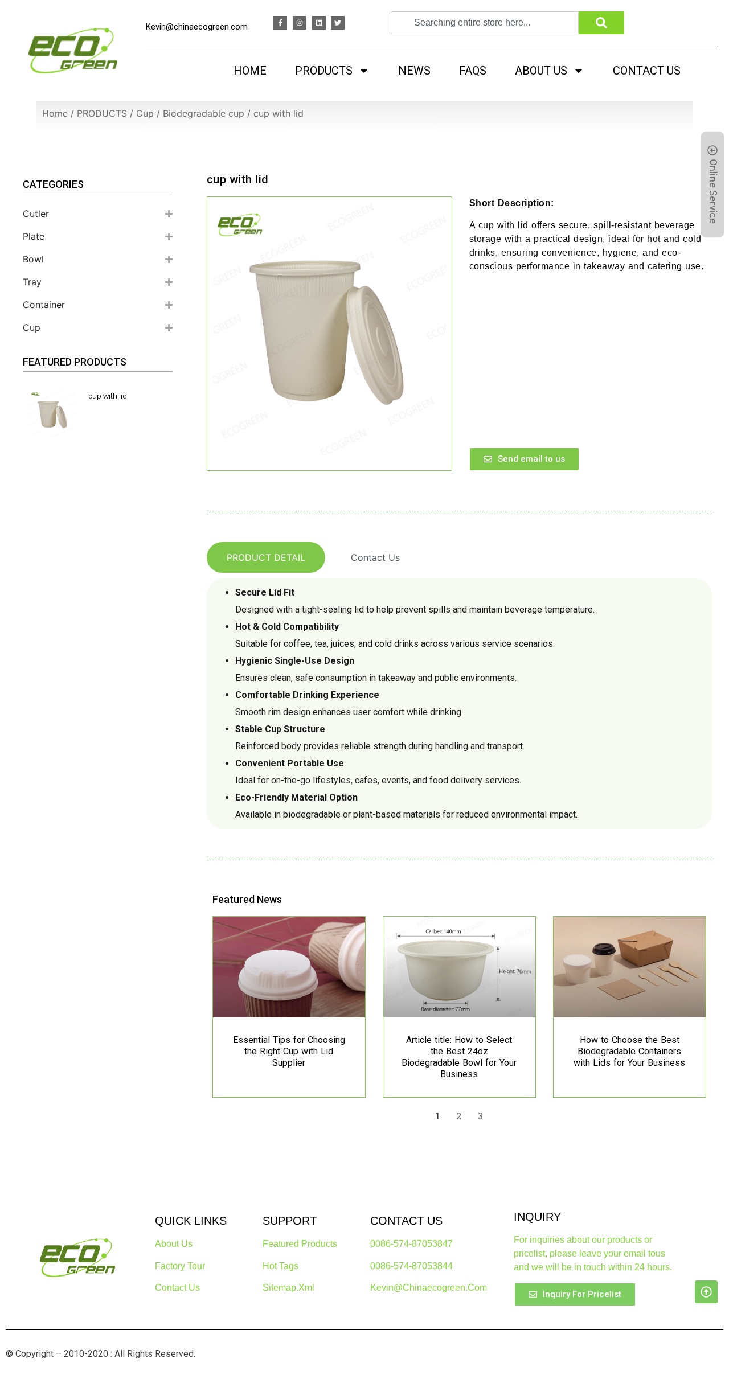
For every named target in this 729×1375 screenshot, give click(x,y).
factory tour (180, 1266)
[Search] (601, 22)
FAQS (472, 70)
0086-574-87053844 (411, 1266)
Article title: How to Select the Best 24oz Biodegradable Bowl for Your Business (459, 1057)
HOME (250, 70)
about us (174, 1244)
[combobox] (485, 22)
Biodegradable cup (203, 113)
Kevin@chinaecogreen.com (197, 27)
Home (55, 113)
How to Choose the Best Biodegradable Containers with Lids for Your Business (629, 1051)
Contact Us (177, 1287)
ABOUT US (541, 70)
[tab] (266, 557)
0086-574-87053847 (411, 1244)
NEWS (414, 70)
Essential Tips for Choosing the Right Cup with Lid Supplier (289, 1051)
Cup (145, 113)
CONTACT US (647, 70)
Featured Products (300, 1244)
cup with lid (107, 396)
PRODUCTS (324, 70)
